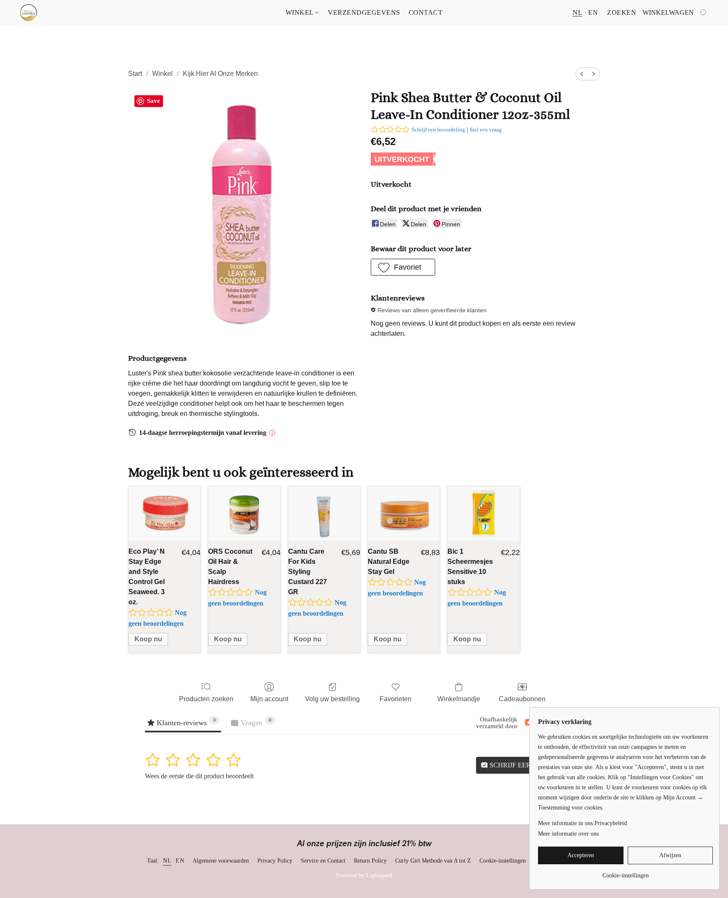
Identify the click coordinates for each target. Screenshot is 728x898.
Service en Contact (323, 861)
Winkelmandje (458, 698)
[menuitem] (582, 74)
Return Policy (370, 861)
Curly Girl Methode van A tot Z (433, 861)
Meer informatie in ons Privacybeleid (582, 823)
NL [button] (577, 12)
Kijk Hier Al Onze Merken (220, 73)
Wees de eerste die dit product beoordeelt (199, 776)
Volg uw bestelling (332, 698)
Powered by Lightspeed (364, 875)
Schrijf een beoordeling (438, 129)
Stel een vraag (486, 129)
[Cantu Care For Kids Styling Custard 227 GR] (324, 513)
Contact (426, 12)
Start (135, 73)
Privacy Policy (274, 861)
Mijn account (269, 698)
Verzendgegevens (364, 12)
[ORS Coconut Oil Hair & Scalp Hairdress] (244, 513)
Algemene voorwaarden (221, 861)
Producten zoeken (206, 698)
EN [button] (593, 12)
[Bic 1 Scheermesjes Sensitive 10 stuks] (483, 513)
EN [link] (180, 861)
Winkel (301, 12)
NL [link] (167, 861)
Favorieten (396, 698)
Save (153, 100)
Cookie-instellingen (502, 861)
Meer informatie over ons (568, 834)
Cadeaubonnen (522, 698)
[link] (625, 872)
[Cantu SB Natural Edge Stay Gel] (404, 513)
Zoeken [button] (621, 12)
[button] (28, 12)
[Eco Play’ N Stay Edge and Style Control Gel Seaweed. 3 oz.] (164, 513)
